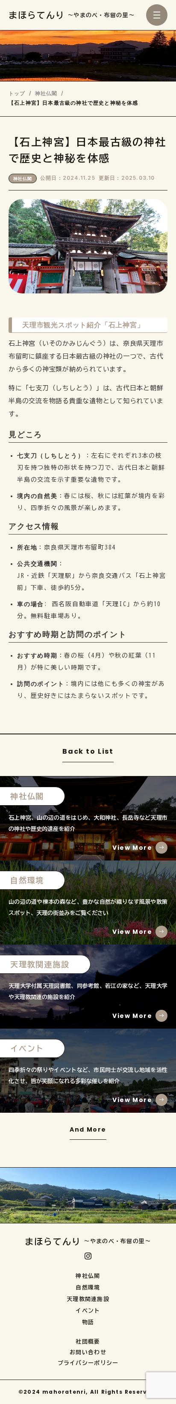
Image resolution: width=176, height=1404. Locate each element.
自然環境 (88, 1287)
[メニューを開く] (156, 15)
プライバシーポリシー (88, 1363)
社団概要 (88, 1341)
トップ (17, 93)
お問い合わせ (88, 1352)
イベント (88, 1310)
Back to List (87, 752)
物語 (88, 1322)
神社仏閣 (46, 93)
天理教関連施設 (88, 1299)
